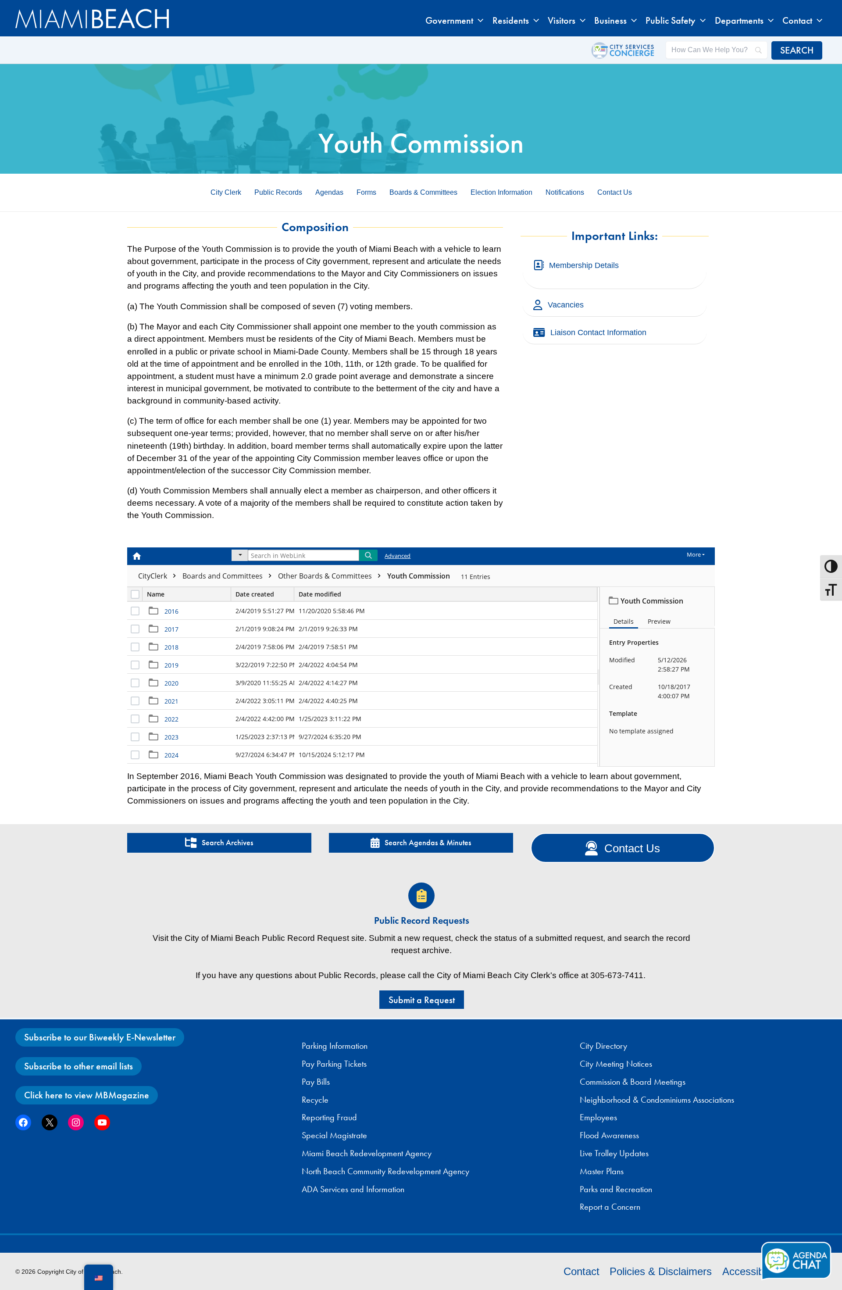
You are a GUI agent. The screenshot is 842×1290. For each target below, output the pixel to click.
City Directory (603, 1045)
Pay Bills (316, 1081)
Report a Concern (610, 1206)
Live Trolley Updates (614, 1153)
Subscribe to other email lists (78, 1066)
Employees (598, 1117)
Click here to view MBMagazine (86, 1095)
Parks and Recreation (616, 1189)
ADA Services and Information (353, 1189)
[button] (478, 20)
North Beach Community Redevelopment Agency (385, 1171)
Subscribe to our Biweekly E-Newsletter (99, 1037)
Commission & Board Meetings (632, 1081)
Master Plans (602, 1171)
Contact (581, 1271)
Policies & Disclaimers (661, 1271)
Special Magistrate (334, 1135)
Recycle (315, 1099)
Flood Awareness (609, 1135)
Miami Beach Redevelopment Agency (367, 1153)
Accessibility (750, 1271)
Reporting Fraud (329, 1117)
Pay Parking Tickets (334, 1063)
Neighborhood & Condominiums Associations (657, 1099)
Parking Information (334, 1045)
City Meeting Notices (616, 1063)
